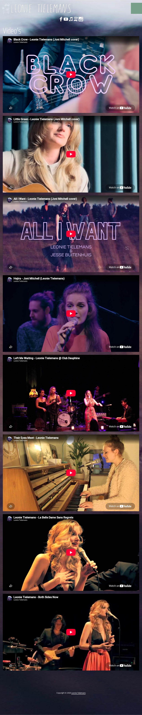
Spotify (75, 19)
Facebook (60, 19)
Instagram (80, 19)
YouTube (65, 19)
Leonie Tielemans (78, 693)
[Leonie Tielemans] (36, 8)
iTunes (70, 19)
